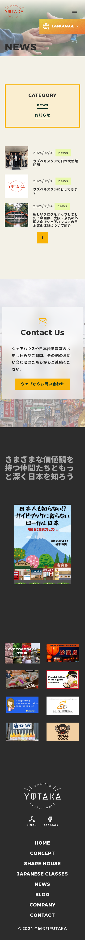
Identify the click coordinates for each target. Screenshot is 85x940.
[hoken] (22, 705)
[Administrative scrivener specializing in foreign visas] (62, 705)
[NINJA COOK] (62, 731)
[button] (74, 11)
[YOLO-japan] (42, 613)
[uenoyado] (22, 731)
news (42, 105)
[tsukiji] (22, 679)
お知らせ (43, 116)
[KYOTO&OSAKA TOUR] (22, 653)
